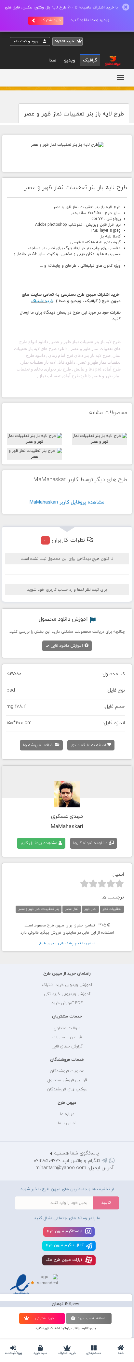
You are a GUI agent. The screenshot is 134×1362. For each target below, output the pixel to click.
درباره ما (67, 1114)
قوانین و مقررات (67, 1037)
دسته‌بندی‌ (94, 1353)
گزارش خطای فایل (67, 1046)
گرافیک (90, 60)
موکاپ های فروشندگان (67, 1089)
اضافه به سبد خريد (91, 1318)
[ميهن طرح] (112, 60)
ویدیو (69, 60)
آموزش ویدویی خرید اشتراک (67, 985)
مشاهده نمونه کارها (91, 843)
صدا (52, 60)
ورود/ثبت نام (13, 1353)
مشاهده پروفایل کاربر (39, 843)
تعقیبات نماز (111, 908)
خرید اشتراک (67, 1353)
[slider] (102, 883)
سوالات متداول (67, 1028)
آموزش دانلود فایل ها (65, 646)
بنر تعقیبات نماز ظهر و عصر (38, 908)
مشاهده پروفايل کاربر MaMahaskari (67, 502)
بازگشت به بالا (26, 953)
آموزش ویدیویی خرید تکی (67, 994)
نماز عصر (71, 908)
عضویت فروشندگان (67, 1071)
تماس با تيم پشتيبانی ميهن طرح (67, 943)
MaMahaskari (67, 827)
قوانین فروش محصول (67, 1080)
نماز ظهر (90, 908)
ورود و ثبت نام (27, 41)
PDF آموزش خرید (67, 1003)
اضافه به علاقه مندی (89, 745)
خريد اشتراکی (44, 1318)
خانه (121, 1353)
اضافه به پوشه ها (39, 745)
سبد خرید (40, 1353)
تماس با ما (67, 1123)
